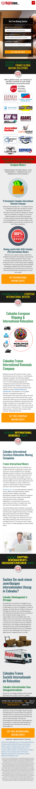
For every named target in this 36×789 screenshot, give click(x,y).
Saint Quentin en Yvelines (16, 750)
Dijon (18, 748)
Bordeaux (19, 744)
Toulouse (22, 742)
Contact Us (25, 705)
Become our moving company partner (12, 703)
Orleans (18, 754)
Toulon (3, 748)
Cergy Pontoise (16, 746)
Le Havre (8, 746)
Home (25, 701)
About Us (32, 701)
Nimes (23, 748)
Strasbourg (4, 744)
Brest (26, 750)
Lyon (17, 742)
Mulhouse (4, 755)
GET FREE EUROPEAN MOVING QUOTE (18, 417)
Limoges (13, 752)
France (3, 742)
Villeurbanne (5, 754)
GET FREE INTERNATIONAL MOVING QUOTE (18, 733)
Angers (8, 748)
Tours (8, 752)
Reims (3, 746)
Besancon (13, 754)
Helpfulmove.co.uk (8, 489)
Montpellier (12, 744)
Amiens (3, 752)
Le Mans (30, 750)
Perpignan (11, 755)
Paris (7, 742)
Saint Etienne (26, 746)
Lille (24, 744)
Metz (23, 754)
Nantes (31, 742)
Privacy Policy (30, 703)
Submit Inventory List (13, 705)
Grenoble (14, 748)
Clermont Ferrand (22, 752)
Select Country (13, 27)
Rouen (28, 754)
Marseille (13, 742)
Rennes (28, 744)
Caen (16, 755)
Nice (27, 742)
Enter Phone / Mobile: (11, 41)
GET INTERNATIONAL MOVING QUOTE (18, 279)
